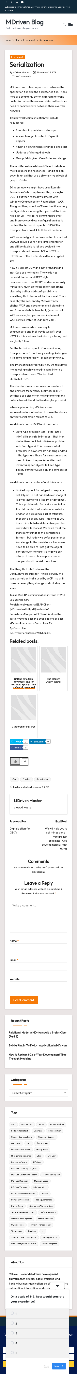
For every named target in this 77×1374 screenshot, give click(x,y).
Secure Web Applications (22, 1212)
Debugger (16, 1143)
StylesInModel (17, 1225)
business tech (54, 1130)
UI (43, 1231)
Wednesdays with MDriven (23, 1243)
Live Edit (51, 1156)
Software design (48, 1212)
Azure (41, 1124)
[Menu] (70, 24)
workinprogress (49, 1243)
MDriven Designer (51, 1174)
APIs (13, 1124)
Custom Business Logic (21, 1137)
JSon (14, 779)
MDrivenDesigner (19, 1181)
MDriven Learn (41, 1181)
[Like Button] (15, 761)
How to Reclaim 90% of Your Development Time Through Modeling (38, 1056)
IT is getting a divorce (21, 1156)
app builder (27, 1124)
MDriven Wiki (39, 1187)
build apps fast (57, 1124)
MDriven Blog (25, 21)
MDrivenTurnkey (19, 1187)
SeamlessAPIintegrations (41, 1206)
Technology (16, 1231)
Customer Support (46, 1137)
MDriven (37, 1162)
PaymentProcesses (20, 1199)
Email (14, 960)
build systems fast (19, 1130)
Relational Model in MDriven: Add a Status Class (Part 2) (38, 1034)
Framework (17, 57)
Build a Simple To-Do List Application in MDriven (38, 1045)
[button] (22, 807)
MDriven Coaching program (24, 1168)
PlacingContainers (43, 1199)
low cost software (19, 1162)
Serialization (42, 779)
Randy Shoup (17, 1206)
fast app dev (42, 1143)
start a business (45, 1218)
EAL (29, 1143)
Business (38, 1130)
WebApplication (50, 1237)
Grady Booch (42, 1149)
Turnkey (32, 1231)
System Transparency (40, 1225)
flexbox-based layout (20, 1149)
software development (21, 1218)
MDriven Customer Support (24, 1174)
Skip (46, 1365)
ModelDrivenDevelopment (23, 1193)
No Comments (23, 76)
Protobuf (26, 779)
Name (14, 941)
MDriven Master (28, 800)
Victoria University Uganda (24, 1237)
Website (15, 979)
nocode (45, 1193)
